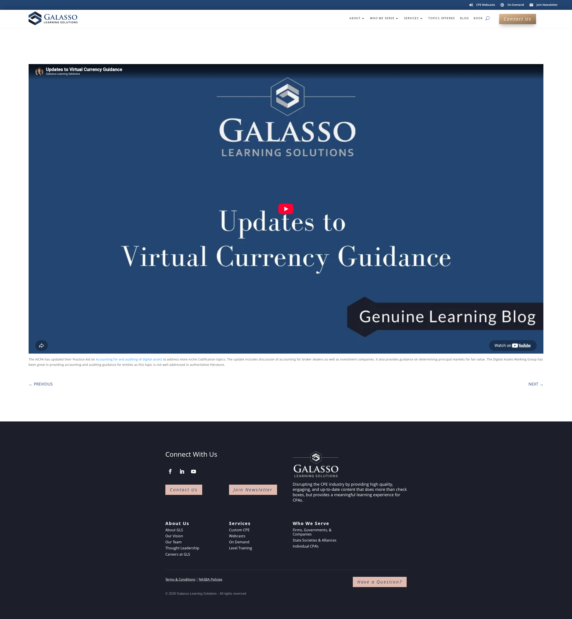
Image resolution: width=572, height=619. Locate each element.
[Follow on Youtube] (193, 471)
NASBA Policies (210, 579)
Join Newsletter (253, 490)
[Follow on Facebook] (170, 471)
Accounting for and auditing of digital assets (129, 359)
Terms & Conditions (180, 579)
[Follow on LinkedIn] (182, 471)
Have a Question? (379, 582)
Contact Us (518, 19)
